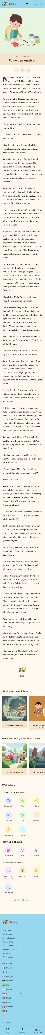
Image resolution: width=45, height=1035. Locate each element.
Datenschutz (7, 942)
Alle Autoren (7, 934)
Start (7, 1032)
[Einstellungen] (41, 4)
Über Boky (6, 930)
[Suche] (35, 4)
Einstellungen (7, 957)
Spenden (6, 953)
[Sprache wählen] (28, 4)
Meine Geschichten (37, 1031)
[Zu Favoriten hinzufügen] (16, 70)
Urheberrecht (7, 946)
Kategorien (22, 1032)
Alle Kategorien (8, 938)
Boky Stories (22, 56)
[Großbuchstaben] (28, 70)
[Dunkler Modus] (22, 70)
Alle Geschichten (21, 900)
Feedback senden (9, 949)
